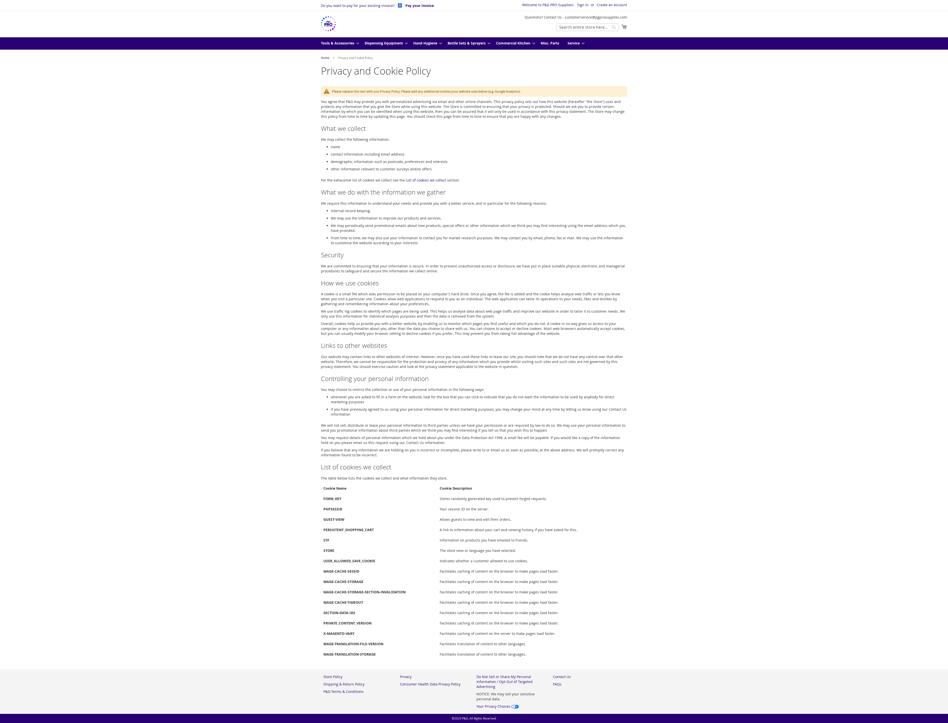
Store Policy (332, 676)
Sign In (583, 4)
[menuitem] (338, 43)
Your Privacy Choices (493, 706)
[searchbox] (587, 27)
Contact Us (562, 676)
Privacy (406, 676)
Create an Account (612, 4)
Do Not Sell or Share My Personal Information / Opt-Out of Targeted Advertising (504, 681)
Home (325, 58)
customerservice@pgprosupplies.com (596, 17)
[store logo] (328, 23)
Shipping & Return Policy (343, 684)
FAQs (557, 684)
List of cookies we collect (426, 180)
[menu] (474, 43)
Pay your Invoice (419, 5)
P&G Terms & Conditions (343, 691)
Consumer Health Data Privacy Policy (430, 684)
